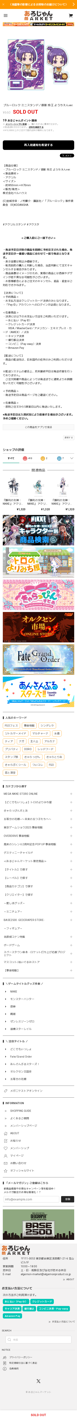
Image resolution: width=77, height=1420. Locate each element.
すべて (11, 458)
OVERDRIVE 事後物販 (16, 835)
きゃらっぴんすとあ (16, 810)
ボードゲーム (12, 945)
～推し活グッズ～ (14, 903)
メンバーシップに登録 (16, 124)
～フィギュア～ (13, 928)
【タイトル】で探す (16, 869)
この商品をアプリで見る (38, 427)
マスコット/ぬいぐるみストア (22, 962)
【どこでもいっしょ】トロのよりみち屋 (29, 802)
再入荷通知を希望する (38, 145)
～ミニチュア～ (13, 911)
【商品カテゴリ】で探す (18, 886)
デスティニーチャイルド (18, 852)
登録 (67, 1199)
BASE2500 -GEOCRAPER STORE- (24, 920)
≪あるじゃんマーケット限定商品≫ (25, 861)
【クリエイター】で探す (18, 894)
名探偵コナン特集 (14, 936)
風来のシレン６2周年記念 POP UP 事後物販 (30, 844)
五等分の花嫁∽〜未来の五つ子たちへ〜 (29, 819)
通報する (68, 437)
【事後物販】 (12, 970)
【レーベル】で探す (16, 877)
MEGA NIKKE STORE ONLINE (21, 793)
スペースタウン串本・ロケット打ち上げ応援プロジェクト (34, 954)
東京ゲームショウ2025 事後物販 (24, 827)
